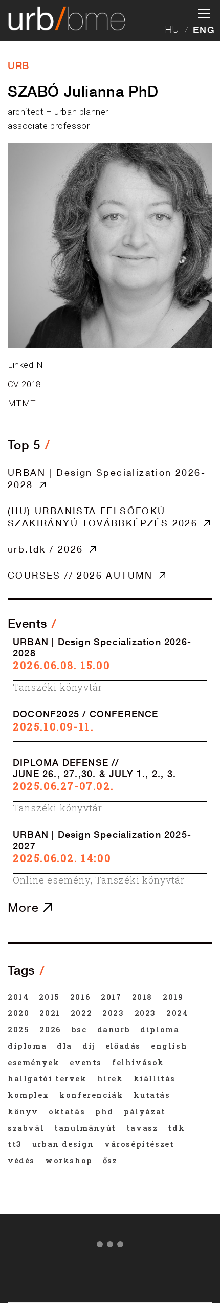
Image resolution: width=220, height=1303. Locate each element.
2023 (113, 1013)
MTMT (22, 403)
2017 (111, 996)
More (25, 907)
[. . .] (110, 1246)
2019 (173, 996)
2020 (18, 1013)
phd (104, 1111)
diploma (159, 1029)
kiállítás (154, 1078)
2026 (50, 1029)
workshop (69, 1160)
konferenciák (91, 1095)
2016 (80, 996)
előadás (123, 1046)
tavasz (142, 1127)
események (33, 1062)
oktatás (67, 1111)
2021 (49, 1013)
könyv (23, 1111)
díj (88, 1046)
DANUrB (113, 1029)
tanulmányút (85, 1127)
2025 (18, 1029)
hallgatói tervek (47, 1078)
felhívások (138, 1062)
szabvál (26, 1127)
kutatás (152, 1095)
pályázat (145, 1111)
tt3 (15, 1144)
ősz (110, 1160)
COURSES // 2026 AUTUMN (80, 575)
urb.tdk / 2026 (45, 549)
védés (21, 1160)
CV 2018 (24, 384)
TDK (176, 1127)
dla (64, 1046)
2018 (142, 996)
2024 (177, 1013)
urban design (63, 1144)
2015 (49, 996)
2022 (81, 1013)
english (169, 1046)
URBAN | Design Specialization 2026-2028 (107, 478)
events (86, 1062)
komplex (28, 1095)
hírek (110, 1078)
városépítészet (139, 1144)
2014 (18, 996)
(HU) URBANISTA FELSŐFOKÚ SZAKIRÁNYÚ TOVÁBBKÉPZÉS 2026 (102, 516)
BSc (79, 1029)
